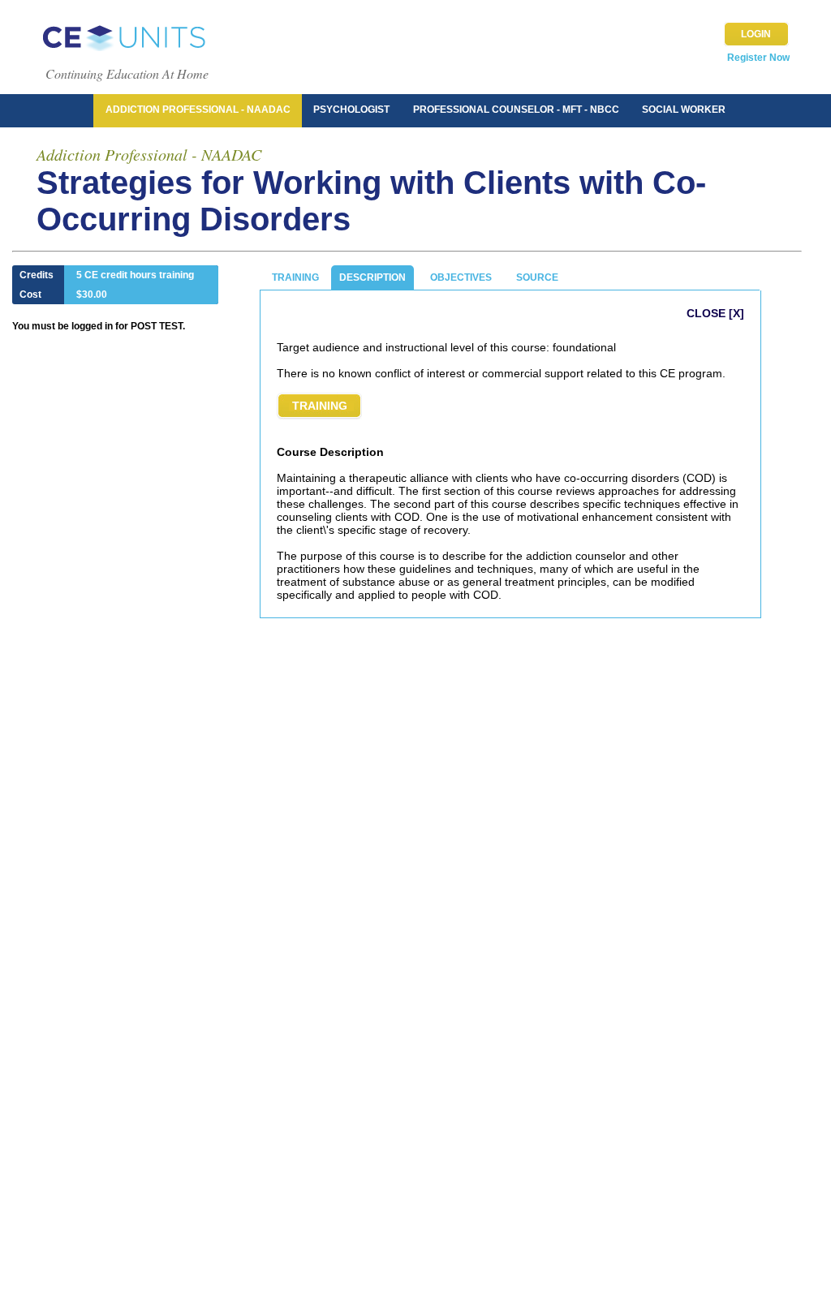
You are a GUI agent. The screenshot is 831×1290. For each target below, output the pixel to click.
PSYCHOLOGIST (351, 109)
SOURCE (537, 277)
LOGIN (756, 34)
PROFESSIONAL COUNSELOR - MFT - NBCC (516, 109)
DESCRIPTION (372, 277)
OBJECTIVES (461, 277)
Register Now (758, 57)
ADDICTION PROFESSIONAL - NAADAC (198, 109)
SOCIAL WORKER (684, 109)
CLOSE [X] (715, 313)
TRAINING (295, 277)
